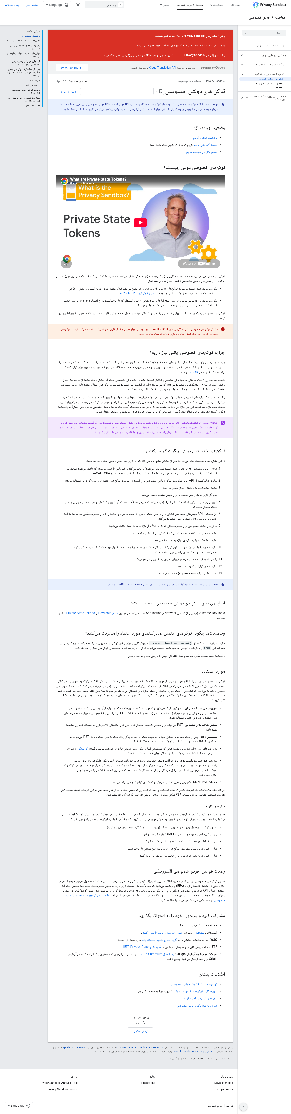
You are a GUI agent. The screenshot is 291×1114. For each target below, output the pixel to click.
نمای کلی (235, 5)
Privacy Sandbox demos (63, 1089)
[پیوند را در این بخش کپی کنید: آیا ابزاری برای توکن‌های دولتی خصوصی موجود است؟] (127, 603)
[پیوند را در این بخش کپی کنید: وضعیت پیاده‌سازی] (188, 127)
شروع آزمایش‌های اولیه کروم (200, 998)
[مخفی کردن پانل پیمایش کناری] (243, 1107)
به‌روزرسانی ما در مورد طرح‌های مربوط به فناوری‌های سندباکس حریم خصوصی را (184, 45)
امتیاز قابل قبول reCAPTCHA (137, 293)
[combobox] (104, 4)
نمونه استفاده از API (129, 584)
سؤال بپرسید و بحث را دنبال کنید (162, 932)
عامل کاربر (68, 422)
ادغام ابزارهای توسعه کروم (201, 152)
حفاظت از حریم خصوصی (189, 5)
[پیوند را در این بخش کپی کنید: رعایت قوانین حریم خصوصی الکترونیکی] (149, 871)
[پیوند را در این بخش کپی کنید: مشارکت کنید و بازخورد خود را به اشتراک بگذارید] (135, 915)
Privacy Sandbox (215, 81)
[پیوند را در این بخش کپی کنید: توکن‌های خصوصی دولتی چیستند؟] (160, 167)
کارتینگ (83, 748)
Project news (225, 1089)
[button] (267, 55)
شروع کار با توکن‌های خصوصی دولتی (195, 991)
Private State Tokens (80, 613)
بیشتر (166, 5)
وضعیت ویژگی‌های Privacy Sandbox (204, 55)
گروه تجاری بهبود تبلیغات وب (159, 940)
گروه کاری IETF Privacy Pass (142, 947)
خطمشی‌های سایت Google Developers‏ (194, 1051)
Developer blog (223, 1082)
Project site (148, 1082)
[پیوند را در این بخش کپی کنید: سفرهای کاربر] (202, 806)
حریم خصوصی (215, 1105)
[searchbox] (264, 33)
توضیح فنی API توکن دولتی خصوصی (194, 984)
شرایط (229, 1105)
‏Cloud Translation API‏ (162, 67)
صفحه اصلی (32, 5)
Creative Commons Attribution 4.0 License (140, 1047)
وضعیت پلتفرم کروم (205, 137)
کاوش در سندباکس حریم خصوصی (197, 1005)
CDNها (193, 372)
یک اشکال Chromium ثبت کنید (155, 954)
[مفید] (65, 81)
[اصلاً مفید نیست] (59, 81)
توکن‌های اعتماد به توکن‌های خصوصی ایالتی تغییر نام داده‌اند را (107, 109)
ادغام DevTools (108, 613)
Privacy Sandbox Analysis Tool (59, 1082)
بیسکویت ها (216, 5)
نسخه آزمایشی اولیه (205, 145)
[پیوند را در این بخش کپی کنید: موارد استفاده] (198, 671)
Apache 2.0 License (73, 1047)
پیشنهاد (199, 932)
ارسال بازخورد (68, 91)
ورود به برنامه (12, 4)
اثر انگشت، (195, 422)
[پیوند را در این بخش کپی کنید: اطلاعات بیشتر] (195, 974)
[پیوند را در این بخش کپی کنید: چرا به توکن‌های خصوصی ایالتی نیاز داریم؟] (145, 352)
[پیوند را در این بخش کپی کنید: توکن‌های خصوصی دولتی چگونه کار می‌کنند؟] (142, 450)
